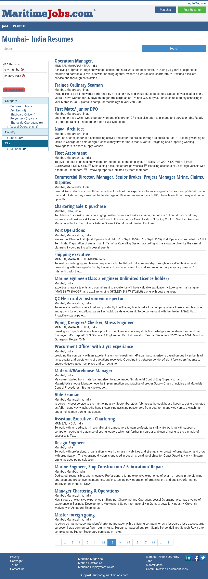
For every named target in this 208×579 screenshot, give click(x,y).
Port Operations (70, 230)
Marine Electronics (90, 563)
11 (95, 542)
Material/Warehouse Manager (83, 370)
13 (111, 542)
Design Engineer (70, 442)
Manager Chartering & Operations (87, 490)
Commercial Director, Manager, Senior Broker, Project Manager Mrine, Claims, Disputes (129, 179)
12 (103, 542)
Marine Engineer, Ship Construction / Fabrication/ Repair (109, 466)
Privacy (15, 557)
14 (120, 542)
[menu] (25, 124)
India (13, 138)
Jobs (5, 26)
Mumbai (15, 149)
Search (174, 48)
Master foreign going (75, 514)
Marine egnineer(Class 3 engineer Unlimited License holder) (112, 278)
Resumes (19, 26)
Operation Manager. (74, 60)
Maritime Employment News (96, 567)
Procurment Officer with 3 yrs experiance (94, 346)
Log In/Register (196, 3)
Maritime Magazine (90, 559)
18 (153, 542)
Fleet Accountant (71, 153)
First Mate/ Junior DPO (76, 109)
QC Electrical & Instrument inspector (89, 298)
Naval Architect (69, 128)
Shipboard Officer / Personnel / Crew (22, 116)
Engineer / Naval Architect (21, 108)
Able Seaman (67, 394)
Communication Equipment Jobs (167, 569)
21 (169, 542)
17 (145, 542)
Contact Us (17, 569)
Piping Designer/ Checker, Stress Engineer (94, 322)
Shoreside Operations (24, 122)
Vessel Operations (22, 126)
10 (86, 542)
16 (136, 542)
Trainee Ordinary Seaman (79, 85)
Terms (14, 565)
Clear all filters (15, 89)
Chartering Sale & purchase (80, 206)
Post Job (165, 10)
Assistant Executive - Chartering (85, 418)
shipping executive (72, 254)
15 (128, 542)
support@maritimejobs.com (110, 575)
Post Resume (192, 10)
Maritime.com (49, 14)
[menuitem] (25, 113)
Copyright (16, 561)
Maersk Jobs (154, 565)
